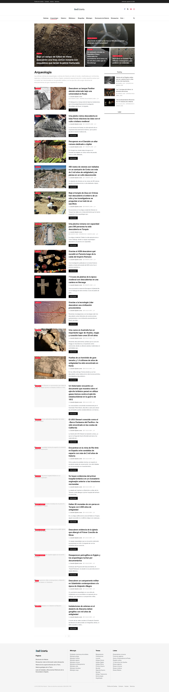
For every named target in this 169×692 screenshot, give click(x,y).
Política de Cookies (39, 1)
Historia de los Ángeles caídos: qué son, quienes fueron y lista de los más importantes (124, 79)
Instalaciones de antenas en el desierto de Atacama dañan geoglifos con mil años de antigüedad (82, 610)
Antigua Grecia (100, 660)
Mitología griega (74, 656)
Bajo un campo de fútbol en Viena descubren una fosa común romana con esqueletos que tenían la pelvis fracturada (58, 59)
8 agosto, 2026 (88, 206)
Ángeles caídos (117, 660)
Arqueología (54, 18)
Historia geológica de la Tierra (44, 667)
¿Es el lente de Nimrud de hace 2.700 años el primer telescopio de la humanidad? (106, 42)
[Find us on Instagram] (134, 9)
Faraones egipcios (118, 656)
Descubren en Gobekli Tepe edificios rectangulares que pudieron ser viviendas (122, 60)
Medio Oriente (92, 38)
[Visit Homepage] (79, 9)
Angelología (99, 678)
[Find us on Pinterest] (131, 9)
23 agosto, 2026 (118, 66)
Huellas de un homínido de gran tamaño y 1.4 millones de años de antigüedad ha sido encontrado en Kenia (83, 361)
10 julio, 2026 (88, 617)
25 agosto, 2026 (56, 66)
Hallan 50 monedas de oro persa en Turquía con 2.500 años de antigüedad (84, 507)
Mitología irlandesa (75, 668)
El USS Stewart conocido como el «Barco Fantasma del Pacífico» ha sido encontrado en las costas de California (83, 423)
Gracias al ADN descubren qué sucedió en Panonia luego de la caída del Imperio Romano (82, 254)
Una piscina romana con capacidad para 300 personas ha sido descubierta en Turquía (84, 226)
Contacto (47, 1)
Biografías (81, 18)
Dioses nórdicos (117, 668)
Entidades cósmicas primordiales (79, 654)
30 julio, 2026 (88, 310)
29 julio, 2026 (88, 338)
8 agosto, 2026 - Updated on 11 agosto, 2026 (82, 234)
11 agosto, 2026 (88, 147)
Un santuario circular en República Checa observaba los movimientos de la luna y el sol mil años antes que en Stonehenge (97, 57)
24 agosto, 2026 (92, 66)
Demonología (99, 676)
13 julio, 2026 (88, 563)
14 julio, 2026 (88, 512)
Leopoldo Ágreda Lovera (44, 66)
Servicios (57, 1)
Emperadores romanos (119, 654)
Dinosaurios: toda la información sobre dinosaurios (50, 662)
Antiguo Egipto (100, 662)
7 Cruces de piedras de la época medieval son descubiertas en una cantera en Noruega (83, 279)
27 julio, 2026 (88, 430)
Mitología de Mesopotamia (77, 664)
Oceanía (38, 330)
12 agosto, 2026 (88, 124)
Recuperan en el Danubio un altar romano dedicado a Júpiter (83, 142)
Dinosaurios (114, 18)
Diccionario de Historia (102, 18)
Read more (74, 110)
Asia (37, 580)
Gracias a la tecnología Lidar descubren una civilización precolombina (81, 305)
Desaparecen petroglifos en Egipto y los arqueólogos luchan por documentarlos (84, 558)
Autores (52, 1)
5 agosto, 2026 (88, 259)
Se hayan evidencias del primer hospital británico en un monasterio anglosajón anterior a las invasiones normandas (84, 480)
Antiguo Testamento (101, 674)
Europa (39, 53)
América (38, 302)
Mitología (89, 18)
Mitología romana (75, 662)
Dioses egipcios (117, 664)
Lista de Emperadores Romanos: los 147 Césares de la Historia (125, 100)
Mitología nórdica (75, 658)
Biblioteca (72, 18)
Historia (63, 18)
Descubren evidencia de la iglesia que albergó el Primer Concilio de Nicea (83, 532)
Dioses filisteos (117, 670)
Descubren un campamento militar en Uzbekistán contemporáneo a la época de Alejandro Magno (84, 583)
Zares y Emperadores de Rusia (121, 658)
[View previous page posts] (65, 636)
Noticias (45, 18)
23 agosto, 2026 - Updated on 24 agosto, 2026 (83, 98)
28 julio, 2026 (88, 402)
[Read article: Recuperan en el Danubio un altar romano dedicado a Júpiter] (50, 151)
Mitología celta (74, 666)
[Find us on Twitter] (128, 9)
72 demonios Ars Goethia (120, 662)
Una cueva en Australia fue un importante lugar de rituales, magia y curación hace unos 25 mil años (84, 333)
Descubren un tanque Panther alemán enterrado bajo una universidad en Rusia (82, 91)
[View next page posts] (69, 636)
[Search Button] (134, 18)
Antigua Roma (100, 664)
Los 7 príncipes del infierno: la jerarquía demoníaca (124, 90)
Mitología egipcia (74, 660)
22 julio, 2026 (88, 458)
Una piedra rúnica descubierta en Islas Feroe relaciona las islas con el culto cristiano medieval (84, 118)
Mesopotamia (99, 654)
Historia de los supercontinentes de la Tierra (48, 665)
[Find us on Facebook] (124, 9)
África (38, 358)
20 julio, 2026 (88, 487)
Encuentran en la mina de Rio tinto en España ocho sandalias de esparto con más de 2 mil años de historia (84, 451)
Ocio (121, 18)
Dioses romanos (117, 666)
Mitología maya (74, 670)
